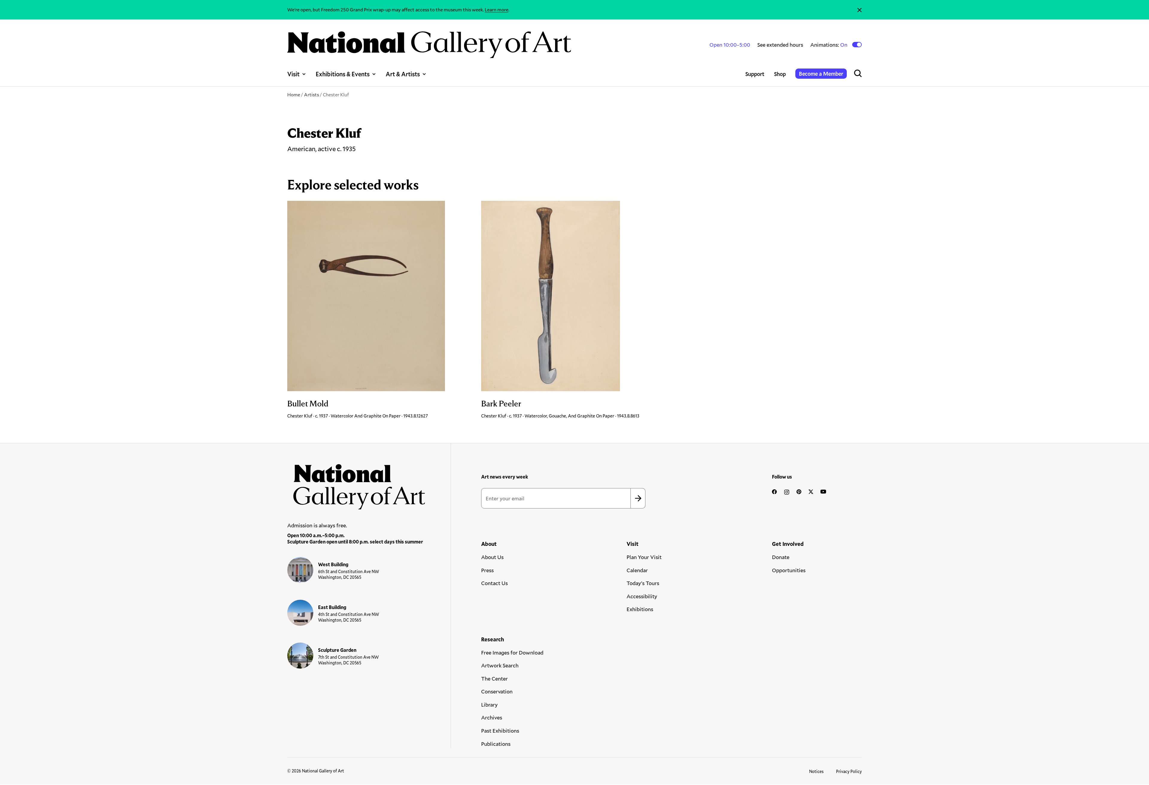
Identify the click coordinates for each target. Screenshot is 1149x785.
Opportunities (788, 570)
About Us (492, 557)
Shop (780, 74)
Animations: (829, 44)
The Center (494, 678)
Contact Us (494, 583)
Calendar (637, 570)
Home (293, 94)
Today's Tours (643, 583)
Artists (311, 94)
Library (489, 704)
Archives (491, 717)
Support (755, 74)
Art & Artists (403, 74)
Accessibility (642, 596)
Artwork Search (500, 665)
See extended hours (780, 44)
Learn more (496, 9)
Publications (495, 743)
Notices (816, 771)
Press (487, 570)
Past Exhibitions (500, 730)
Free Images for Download (512, 652)
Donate (780, 557)
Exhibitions (640, 609)
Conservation (497, 691)
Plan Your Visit (644, 557)
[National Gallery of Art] (356, 483)
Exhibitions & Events (343, 74)
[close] (859, 9)
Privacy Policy (849, 771)
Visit (293, 74)
